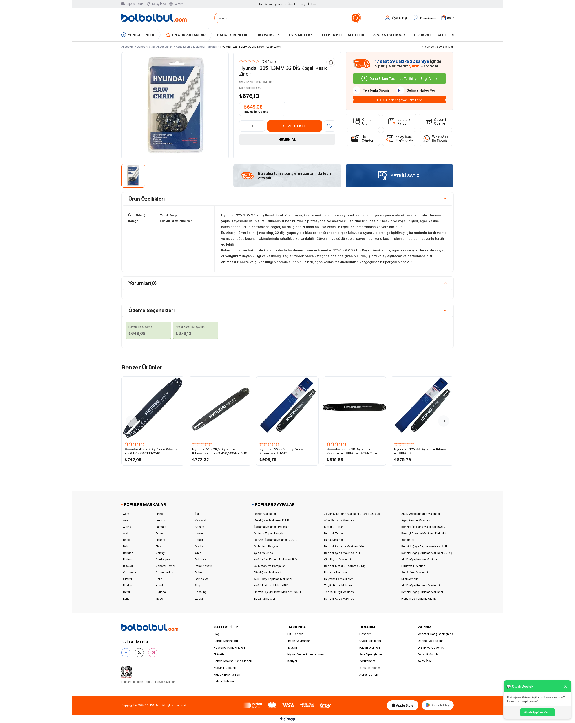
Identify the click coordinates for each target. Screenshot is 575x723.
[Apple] (402, 705)
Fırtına (160, 533)
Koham (199, 526)
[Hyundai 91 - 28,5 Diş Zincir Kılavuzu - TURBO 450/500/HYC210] (220, 408)
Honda (160, 585)
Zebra (199, 598)
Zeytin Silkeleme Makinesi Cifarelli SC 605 (352, 513)
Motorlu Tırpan (333, 526)
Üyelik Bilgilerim (370, 640)
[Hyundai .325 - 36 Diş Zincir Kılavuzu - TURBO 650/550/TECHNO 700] (287, 408)
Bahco (127, 546)
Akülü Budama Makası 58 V (271, 585)
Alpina (127, 526)
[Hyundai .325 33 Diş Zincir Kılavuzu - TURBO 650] (422, 408)
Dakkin (127, 585)
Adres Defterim (369, 674)
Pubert (199, 572)
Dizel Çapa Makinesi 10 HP (271, 520)
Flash (159, 546)
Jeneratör (407, 540)
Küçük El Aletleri (225, 667)
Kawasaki (201, 520)
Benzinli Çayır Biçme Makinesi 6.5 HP (278, 592)
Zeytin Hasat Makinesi (338, 585)
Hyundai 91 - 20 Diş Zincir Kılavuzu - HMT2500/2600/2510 (152, 451)
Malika (199, 546)
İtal (197, 513)
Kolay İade (425, 661)
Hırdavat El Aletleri (413, 566)
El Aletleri (220, 654)
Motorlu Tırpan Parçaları (269, 533)
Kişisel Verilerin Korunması (306, 654)
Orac (198, 553)
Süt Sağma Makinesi (414, 572)
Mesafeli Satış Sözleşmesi (436, 634)
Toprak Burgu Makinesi (339, 592)
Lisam (199, 533)
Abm (126, 513)
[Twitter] (139, 652)
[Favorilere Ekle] (329, 126)
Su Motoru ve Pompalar (269, 566)
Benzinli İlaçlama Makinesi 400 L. (423, 526)
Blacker (128, 566)
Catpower (129, 572)
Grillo (159, 579)
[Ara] (355, 18)
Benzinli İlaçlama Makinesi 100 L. (345, 546)
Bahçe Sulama (224, 681)
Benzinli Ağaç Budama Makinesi (422, 592)
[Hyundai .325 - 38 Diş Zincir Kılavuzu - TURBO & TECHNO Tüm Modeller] (354, 408)
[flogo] (149, 627)
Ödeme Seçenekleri (151, 310)
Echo (126, 598)
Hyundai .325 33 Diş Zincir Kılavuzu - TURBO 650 (422, 451)
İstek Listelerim (369, 667)
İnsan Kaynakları (299, 640)
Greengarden (164, 572)
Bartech (128, 559)
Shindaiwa (201, 579)
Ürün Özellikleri (146, 199)
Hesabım (365, 634)
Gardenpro (163, 559)
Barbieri (128, 553)
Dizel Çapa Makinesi (267, 572)
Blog (217, 634)
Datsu (127, 592)
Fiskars (160, 540)
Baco (126, 540)
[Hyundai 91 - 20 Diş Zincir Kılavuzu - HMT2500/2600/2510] (153, 408)
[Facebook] (125, 652)
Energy (160, 520)
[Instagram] (152, 652)
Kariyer (292, 661)
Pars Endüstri (203, 566)
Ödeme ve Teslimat (431, 640)
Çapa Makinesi (264, 553)
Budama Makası (264, 598)
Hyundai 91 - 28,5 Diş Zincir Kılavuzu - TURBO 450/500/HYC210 (219, 451)
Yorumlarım (367, 661)
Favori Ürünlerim (370, 647)
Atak (126, 533)
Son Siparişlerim (370, 654)
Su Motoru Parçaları (266, 546)
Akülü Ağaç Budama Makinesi (420, 513)
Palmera (200, 559)
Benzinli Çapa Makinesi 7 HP (343, 553)
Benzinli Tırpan (334, 533)
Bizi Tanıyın (295, 634)
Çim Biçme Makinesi (337, 559)
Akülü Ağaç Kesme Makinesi (419, 559)
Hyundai (161, 592)
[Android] (438, 705)
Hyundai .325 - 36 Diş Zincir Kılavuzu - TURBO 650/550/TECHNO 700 (281, 451)
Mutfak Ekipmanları (227, 674)
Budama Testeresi (336, 572)
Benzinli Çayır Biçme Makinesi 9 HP (424, 546)
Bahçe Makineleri (265, 513)
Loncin (199, 540)
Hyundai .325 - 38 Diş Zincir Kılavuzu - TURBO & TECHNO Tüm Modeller (353, 451)
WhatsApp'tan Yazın (537, 712)
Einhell (160, 513)
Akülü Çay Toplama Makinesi (273, 579)
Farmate (161, 526)
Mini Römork (409, 579)
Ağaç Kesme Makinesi (416, 520)
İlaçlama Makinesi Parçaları (271, 526)
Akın (126, 520)
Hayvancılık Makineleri (339, 579)
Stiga (198, 585)
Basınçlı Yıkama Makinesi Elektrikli (423, 533)
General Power (165, 566)
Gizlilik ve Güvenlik (431, 647)
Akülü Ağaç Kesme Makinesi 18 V (275, 559)
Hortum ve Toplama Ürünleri (419, 598)
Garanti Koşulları (429, 654)
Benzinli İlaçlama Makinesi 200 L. (275, 540)
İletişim (292, 647)
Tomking (201, 592)
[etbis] (126, 672)
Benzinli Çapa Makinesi (339, 598)
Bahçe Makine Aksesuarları (233, 661)
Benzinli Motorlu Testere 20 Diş (344, 566)
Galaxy (160, 553)
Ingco (159, 598)
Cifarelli (128, 579)
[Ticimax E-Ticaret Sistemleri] (288, 719)
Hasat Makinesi (334, 540)
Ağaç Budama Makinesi (339, 520)
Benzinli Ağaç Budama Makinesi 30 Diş (426, 553)
